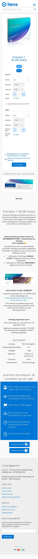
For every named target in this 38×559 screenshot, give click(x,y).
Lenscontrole (7, 491)
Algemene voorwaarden (10, 497)
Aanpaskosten (7, 513)
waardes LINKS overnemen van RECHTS (18, 104)
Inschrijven (8, 537)
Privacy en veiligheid (9, 507)
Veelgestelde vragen (17, 450)
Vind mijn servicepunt (17, 444)
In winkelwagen (18, 164)
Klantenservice (7, 494)
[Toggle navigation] (34, 4)
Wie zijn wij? (6, 488)
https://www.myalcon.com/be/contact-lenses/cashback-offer (19, 299)
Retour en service (8, 510)
